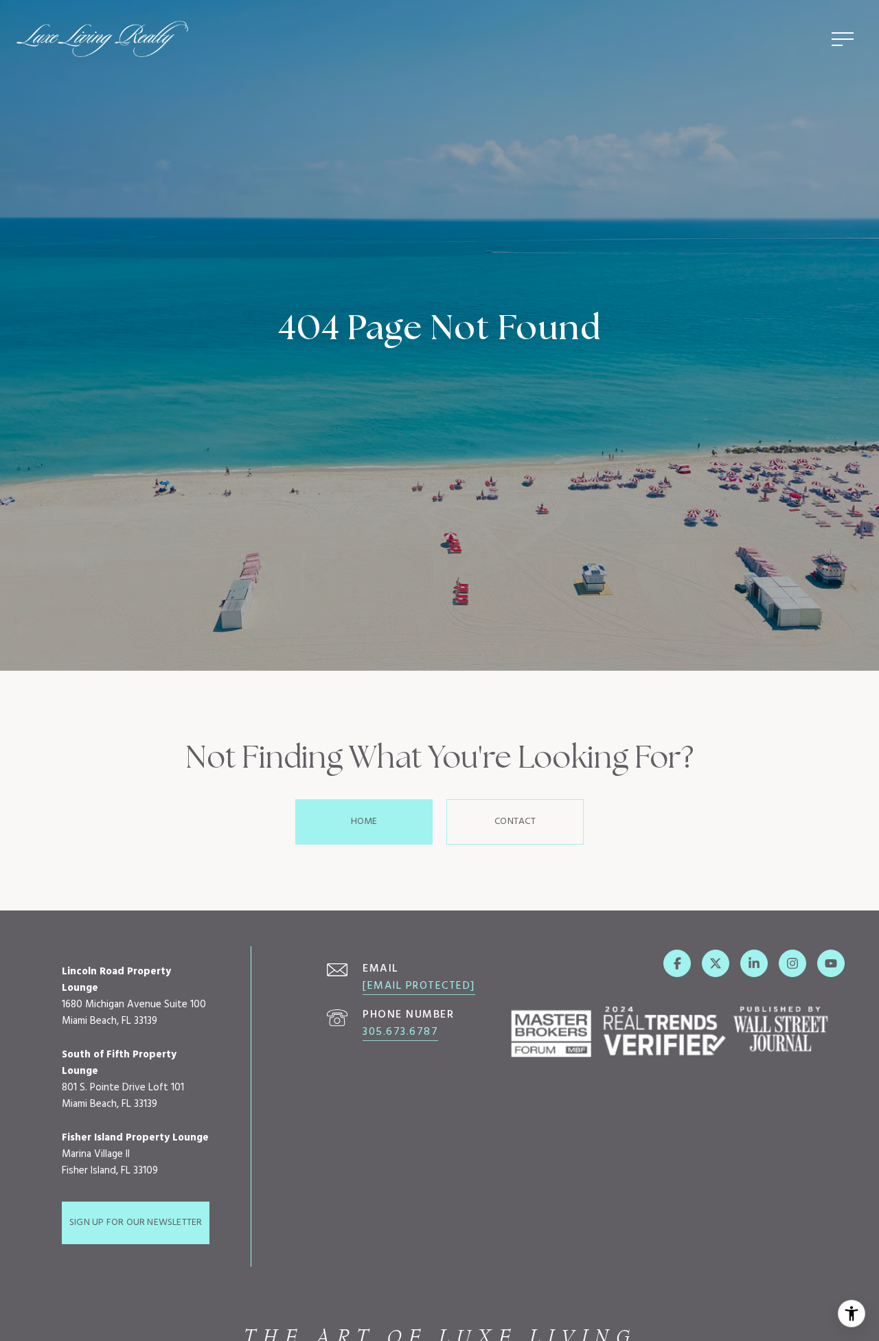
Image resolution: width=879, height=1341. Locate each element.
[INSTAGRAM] (792, 963)
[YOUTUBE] (831, 963)
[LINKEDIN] (754, 963)
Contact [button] (514, 821)
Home (364, 821)
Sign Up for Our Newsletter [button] (135, 1222)
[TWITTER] (715, 963)
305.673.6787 (400, 1032)
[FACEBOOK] (677, 963)
